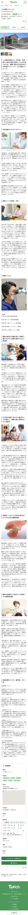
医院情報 (23, 27)
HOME (2, 5)
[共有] (23, 21)
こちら (24, 874)
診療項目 (14, 27)
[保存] (26, 21)
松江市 (11, 5)
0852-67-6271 (6, 840)
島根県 (6, 5)
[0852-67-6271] (14, 912)
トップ (4, 27)
